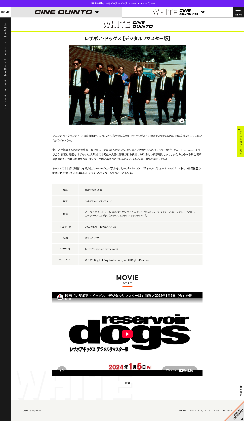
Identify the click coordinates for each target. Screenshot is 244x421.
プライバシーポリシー (32, 410)
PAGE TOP (241, 390)
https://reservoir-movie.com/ (101, 249)
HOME (5, 12)
